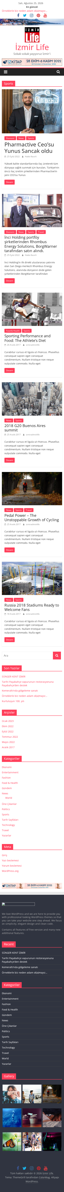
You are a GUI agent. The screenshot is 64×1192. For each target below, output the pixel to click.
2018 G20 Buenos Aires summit (24, 427)
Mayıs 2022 (8, 742)
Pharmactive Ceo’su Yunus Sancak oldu (29, 147)
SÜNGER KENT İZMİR (13, 676)
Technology (8, 825)
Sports (31, 138)
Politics (6, 809)
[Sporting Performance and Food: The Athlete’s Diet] (32, 295)
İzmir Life (32, 47)
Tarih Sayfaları (10, 819)
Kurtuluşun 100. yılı (13, 701)
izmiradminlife (33, 344)
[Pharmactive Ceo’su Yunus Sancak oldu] (32, 91)
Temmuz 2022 (10, 736)
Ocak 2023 (8, 721)
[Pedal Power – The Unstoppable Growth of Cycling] (32, 474)
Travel (41, 232)
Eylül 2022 (7, 731)
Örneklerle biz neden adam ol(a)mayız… (24, 10)
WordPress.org (10, 871)
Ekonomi (10, 138)
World (8, 797)
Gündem (7, 788)
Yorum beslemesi (12, 865)
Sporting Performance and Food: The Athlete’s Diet (27, 338)
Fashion (6, 777)
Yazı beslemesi (10, 860)
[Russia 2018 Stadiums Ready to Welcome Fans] (32, 564)
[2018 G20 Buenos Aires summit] (32, 384)
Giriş (4, 855)
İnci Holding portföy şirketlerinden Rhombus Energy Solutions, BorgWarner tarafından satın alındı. (30, 244)
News (21, 138)
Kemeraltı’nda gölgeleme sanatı (20, 690)
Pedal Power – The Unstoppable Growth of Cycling (31, 517)
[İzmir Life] (32, 21)
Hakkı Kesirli (31, 156)
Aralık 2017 (8, 747)
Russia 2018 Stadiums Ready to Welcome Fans (31, 607)
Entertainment (10, 772)
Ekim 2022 (7, 726)
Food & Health (13, 330)
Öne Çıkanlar (9, 804)
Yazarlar (6, 835)
